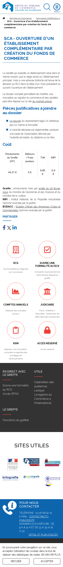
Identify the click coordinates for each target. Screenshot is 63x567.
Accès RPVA (11, 393)
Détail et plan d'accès (43, 534)
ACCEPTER (47, 561)
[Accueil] (4, 18)
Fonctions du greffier (16, 420)
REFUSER (16, 561)
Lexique (39, 390)
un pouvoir (15, 121)
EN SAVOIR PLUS (50, 554)
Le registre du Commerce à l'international (43, 399)
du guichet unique (42, 101)
